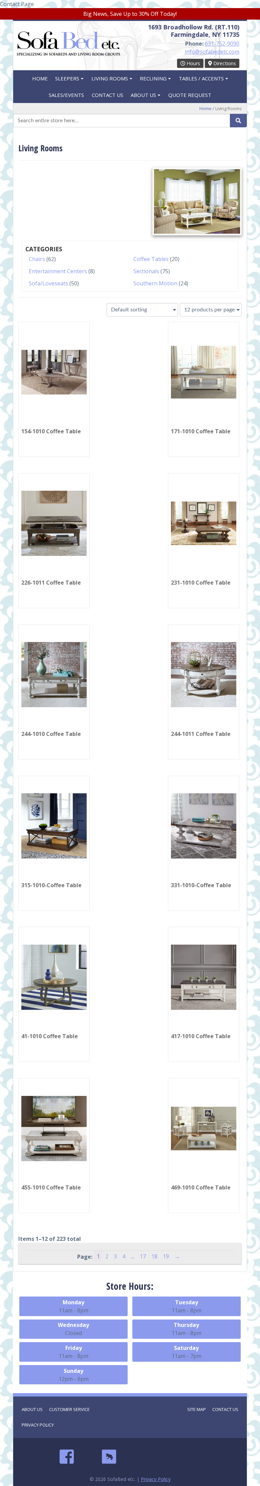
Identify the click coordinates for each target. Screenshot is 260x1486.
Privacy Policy (38, 1425)
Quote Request (189, 95)
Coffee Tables (151, 259)
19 (166, 1256)
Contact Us (107, 95)
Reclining (153, 78)
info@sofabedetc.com (212, 51)
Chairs (37, 259)
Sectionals (146, 271)
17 (143, 1256)
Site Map (196, 1409)
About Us (143, 95)
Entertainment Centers (58, 271)
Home (40, 78)
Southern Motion (155, 283)
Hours (192, 63)
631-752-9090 (222, 43)
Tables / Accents (201, 78)
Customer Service (69, 1409)
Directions (224, 63)
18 (154, 1256)
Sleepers (67, 78)
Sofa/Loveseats (48, 283)
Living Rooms (109, 78)
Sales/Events (66, 95)
